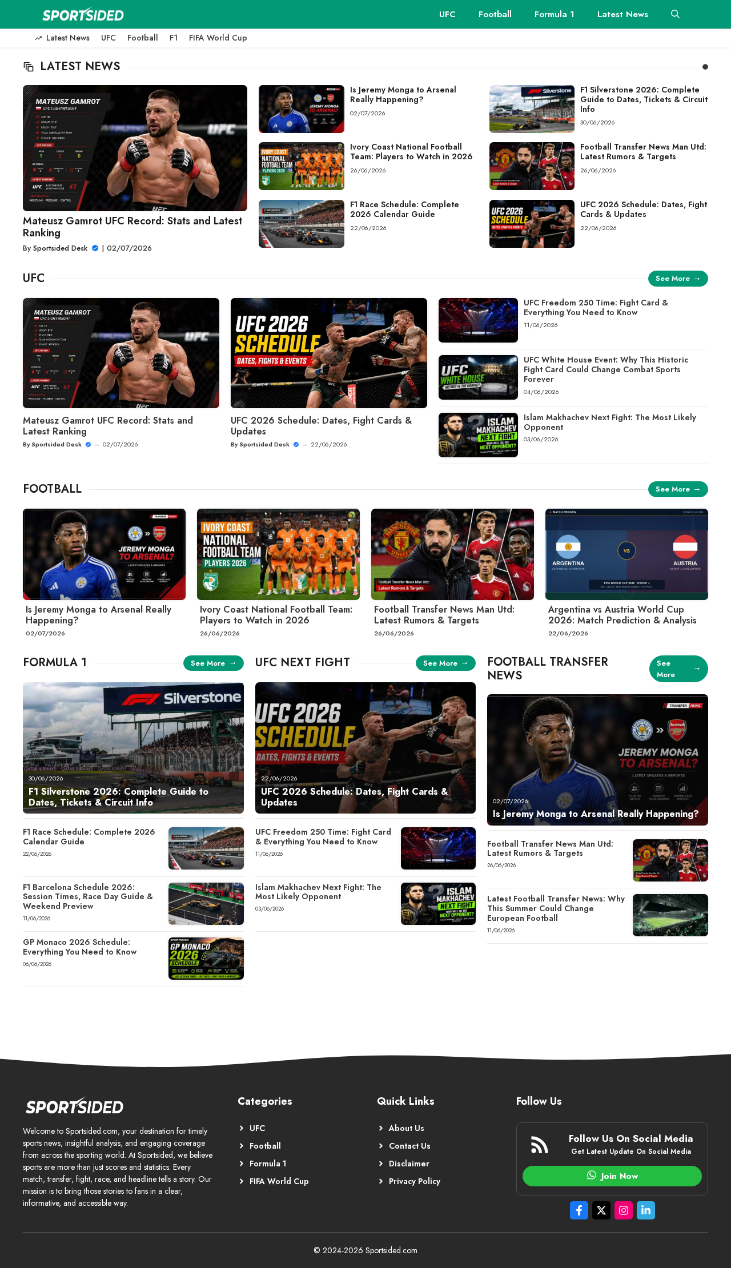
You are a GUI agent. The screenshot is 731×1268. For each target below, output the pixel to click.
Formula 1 (555, 14)
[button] (675, 14)
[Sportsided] (83, 14)
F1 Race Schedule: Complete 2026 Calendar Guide (404, 209)
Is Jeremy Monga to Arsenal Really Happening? (403, 94)
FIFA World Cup (218, 37)
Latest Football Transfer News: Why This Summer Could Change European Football (556, 908)
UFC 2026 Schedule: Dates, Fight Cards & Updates (643, 209)
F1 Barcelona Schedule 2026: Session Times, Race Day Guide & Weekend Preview (88, 896)
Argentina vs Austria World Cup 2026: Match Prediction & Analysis (622, 615)
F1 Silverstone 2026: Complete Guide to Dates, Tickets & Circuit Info (644, 99)
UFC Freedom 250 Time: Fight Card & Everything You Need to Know (596, 307)
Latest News (622, 14)
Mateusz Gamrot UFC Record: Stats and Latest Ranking (132, 227)
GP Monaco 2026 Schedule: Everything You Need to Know (79, 946)
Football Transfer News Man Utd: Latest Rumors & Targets (643, 151)
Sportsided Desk (60, 248)
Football (495, 14)
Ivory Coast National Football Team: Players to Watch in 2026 (411, 151)
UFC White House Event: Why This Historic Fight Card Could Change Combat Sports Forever (606, 369)
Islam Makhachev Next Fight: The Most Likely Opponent (610, 422)
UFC (447, 14)
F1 (174, 37)
